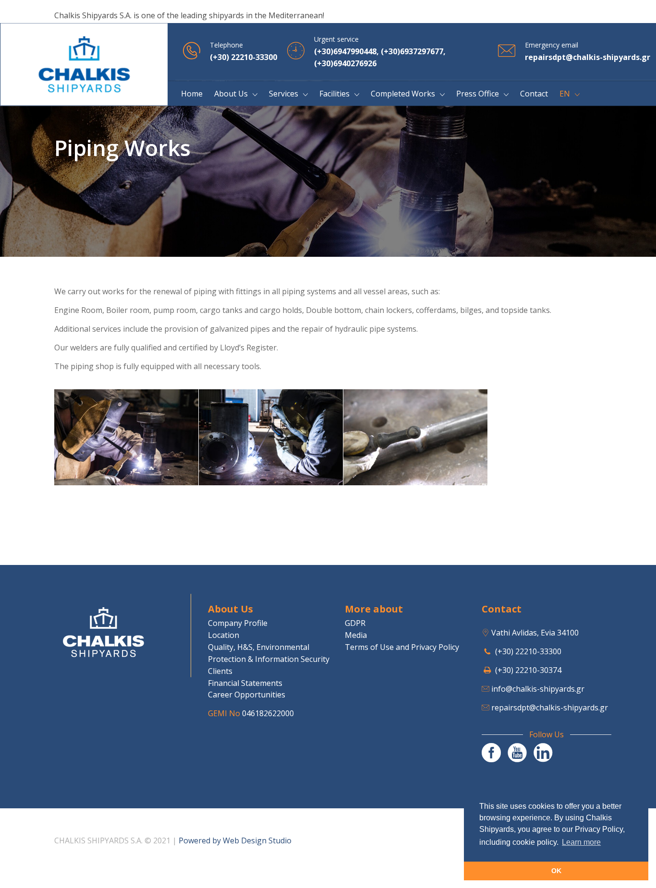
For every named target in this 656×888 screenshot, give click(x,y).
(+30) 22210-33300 (528, 651)
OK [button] (556, 871)
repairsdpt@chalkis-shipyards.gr (549, 707)
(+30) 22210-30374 (528, 670)
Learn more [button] (581, 842)
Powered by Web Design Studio (235, 840)
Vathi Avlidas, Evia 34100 (535, 632)
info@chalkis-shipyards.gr (537, 689)
